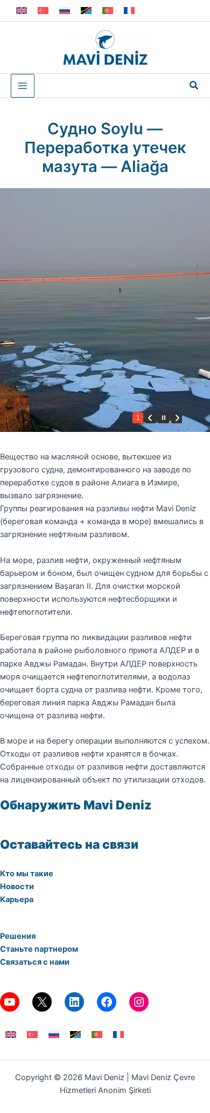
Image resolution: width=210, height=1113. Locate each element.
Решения (18, 936)
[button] (194, 85)
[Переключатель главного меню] (22, 86)
